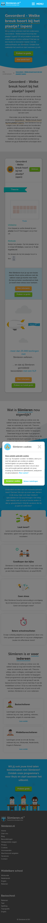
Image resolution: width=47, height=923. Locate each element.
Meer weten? (24, 473)
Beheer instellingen (31, 481)
